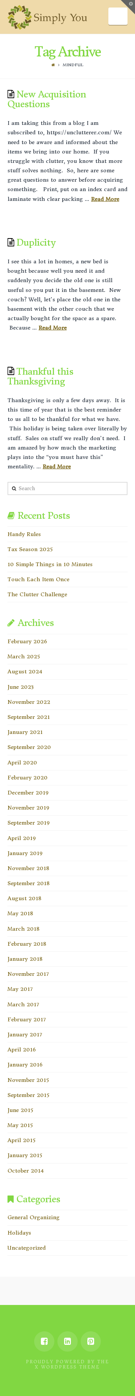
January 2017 (25, 1034)
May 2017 (20, 989)
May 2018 (20, 913)
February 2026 (27, 641)
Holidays (19, 1232)
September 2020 (29, 747)
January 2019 (25, 853)
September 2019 (29, 822)
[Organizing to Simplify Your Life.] (47, 17)
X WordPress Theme (67, 1367)
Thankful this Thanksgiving (40, 376)
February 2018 (27, 943)
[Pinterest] (91, 1341)
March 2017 (23, 1004)
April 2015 (21, 1140)
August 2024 (25, 671)
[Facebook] (44, 1341)
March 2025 (24, 656)
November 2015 (28, 1080)
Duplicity (36, 242)
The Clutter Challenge (37, 594)
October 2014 (26, 1170)
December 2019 (28, 792)
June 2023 (21, 687)
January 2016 (25, 1064)
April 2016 (22, 1049)
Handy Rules (24, 534)
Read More (105, 199)
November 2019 (28, 807)
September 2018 (29, 883)
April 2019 (22, 838)
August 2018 (24, 898)
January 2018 (25, 958)
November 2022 (29, 702)
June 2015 (20, 1110)
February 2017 (27, 1019)
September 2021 (29, 717)
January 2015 (25, 1155)
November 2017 (28, 974)
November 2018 (28, 868)
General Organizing (34, 1217)
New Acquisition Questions (47, 99)
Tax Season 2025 (30, 549)
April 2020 (22, 762)
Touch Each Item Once (38, 579)
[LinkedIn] (67, 1341)
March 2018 (23, 928)
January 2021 (25, 732)
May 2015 (20, 1125)
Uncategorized (27, 1247)
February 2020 (28, 777)
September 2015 (28, 1095)
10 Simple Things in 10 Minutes (50, 564)
